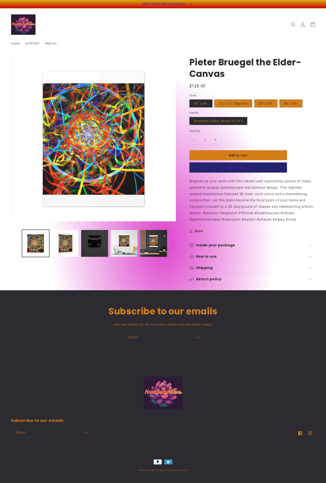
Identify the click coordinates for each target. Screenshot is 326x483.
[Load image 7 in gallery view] (124, 243)
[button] (293, 24)
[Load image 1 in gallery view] (35, 243)
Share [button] (198, 231)
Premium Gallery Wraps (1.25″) (218, 121)
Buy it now (238, 168)
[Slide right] (173, 243)
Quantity (194, 130)
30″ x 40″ (201, 103)
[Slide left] (16, 243)
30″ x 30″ (266, 103)
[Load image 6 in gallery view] (94, 243)
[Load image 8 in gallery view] (153, 243)
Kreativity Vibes (156, 470)
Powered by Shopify (176, 470)
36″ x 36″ (291, 103)
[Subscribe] (198, 337)
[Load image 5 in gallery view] (65, 243)
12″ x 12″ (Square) (233, 103)
